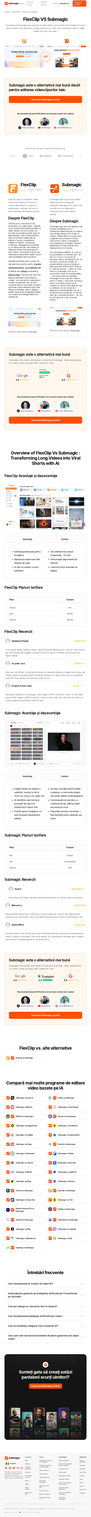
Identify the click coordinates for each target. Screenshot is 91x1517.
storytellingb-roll (33, 267)
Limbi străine (27, 1488)
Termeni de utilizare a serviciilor (15, 1509)
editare (24, 271)
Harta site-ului (28, 1493)
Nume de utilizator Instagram (65, 1493)
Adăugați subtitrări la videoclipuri (45, 1466)
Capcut (82, 1486)
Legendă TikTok (64, 1479)
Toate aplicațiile (83, 1461)
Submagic (75, 330)
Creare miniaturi (64, 1460)
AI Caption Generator (42, 1481)
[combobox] (12, 1464)
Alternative (83, 1457)
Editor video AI (44, 1470)
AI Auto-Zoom (43, 1491)
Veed (81, 1482)
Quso (81, 1479)
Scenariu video (63, 1469)
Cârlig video (62, 1472)
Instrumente (63, 1457)
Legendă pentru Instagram (64, 1488)
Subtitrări (82, 1469)
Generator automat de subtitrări (45, 1461)
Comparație (15, 12)
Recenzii (28, 1472)
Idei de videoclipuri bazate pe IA (65, 1483)
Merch (27, 1481)
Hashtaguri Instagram (62, 1498)
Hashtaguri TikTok (64, 1476)
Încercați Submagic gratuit (45, 99)
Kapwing (82, 1493)
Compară (82, 1465)
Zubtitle (82, 1476)
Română (13, 1463)
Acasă (7, 12)
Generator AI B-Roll (44, 1486)
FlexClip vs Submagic (30, 12)
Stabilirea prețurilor (44, 3)
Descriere (83, 1489)
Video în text (43, 1474)
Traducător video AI (44, 1498)
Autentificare (65, 3)
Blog (26, 1460)
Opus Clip (83, 1472)
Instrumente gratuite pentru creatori (65, 1464)
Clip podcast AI (44, 1477)
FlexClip (33, 332)
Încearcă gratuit (78, 3)
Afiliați (55, 3)
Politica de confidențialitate (36, 1509)
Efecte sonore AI (44, 1494)
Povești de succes (28, 1476)
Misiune (27, 1464)
